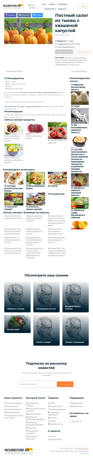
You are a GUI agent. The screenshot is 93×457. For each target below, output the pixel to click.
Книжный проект (13, 412)
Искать (52, 403)
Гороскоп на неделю (14, 403)
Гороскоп (53, 418)
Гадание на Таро (56, 424)
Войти (83, 6)
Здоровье (62, 4)
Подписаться (65, 384)
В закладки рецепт (82, 52)
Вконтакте (25, 15)
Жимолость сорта (34, 414)
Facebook (11, 15)
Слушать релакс (12, 406)
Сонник (53, 421)
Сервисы (61, 9)
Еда (44, 4)
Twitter (39, 15)
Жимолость (32, 428)
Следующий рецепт (79, 71)
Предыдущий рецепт (14, 71)
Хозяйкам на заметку (57, 409)
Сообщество (49, 9)
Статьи (52, 4)
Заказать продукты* (64, 52)
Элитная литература (14, 409)
